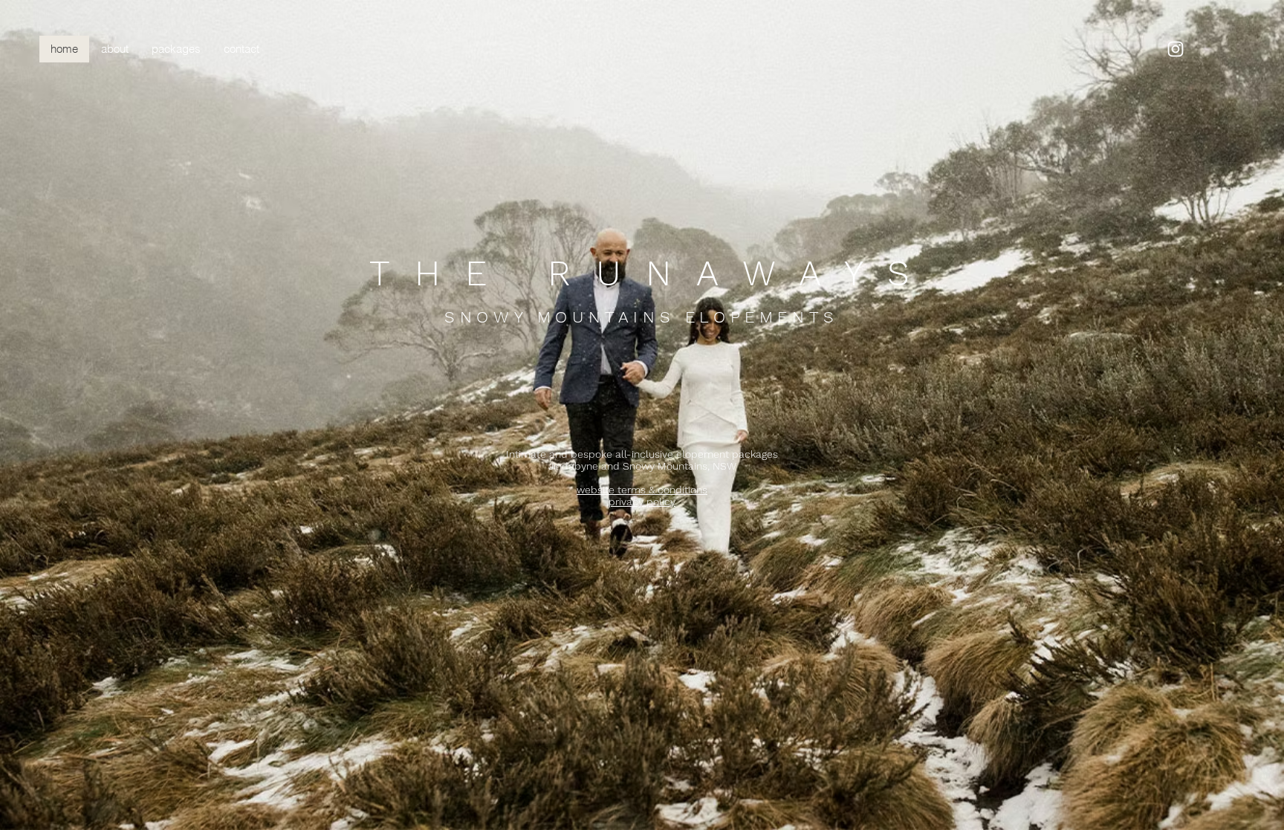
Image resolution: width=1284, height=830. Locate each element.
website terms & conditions (642, 490)
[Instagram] (1175, 49)
